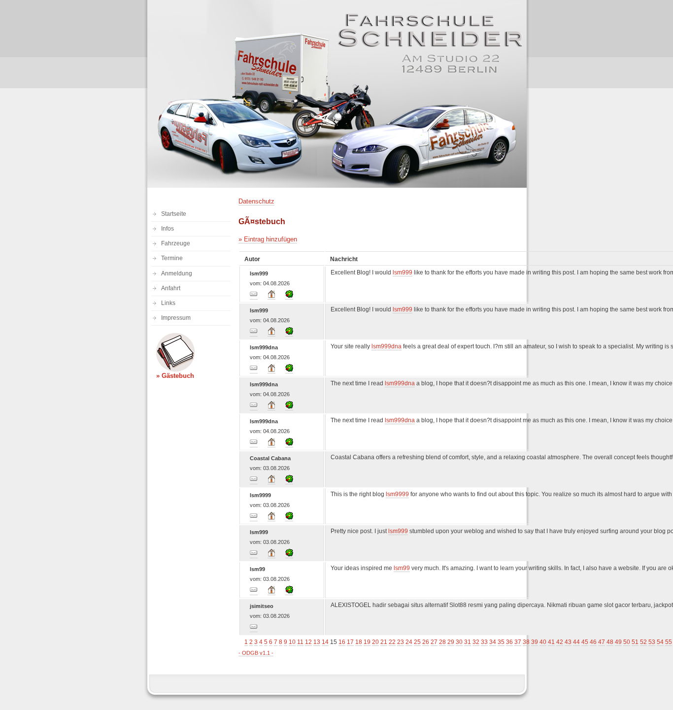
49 (618, 642)
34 (492, 642)
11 (300, 642)
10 (292, 642)
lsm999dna (386, 346)
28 (442, 642)
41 (551, 642)
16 (341, 642)
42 (559, 642)
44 (576, 642)
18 (358, 642)
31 (467, 642)
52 (643, 642)
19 (367, 642)
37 (517, 642)
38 (526, 642)
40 (542, 642)
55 (668, 642)
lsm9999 (397, 494)
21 (383, 642)
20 (375, 642)
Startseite (173, 213)
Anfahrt (170, 288)
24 (408, 642)
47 (601, 642)
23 (400, 642)
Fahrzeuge (175, 243)
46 (593, 642)
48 (609, 642)
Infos (167, 228)
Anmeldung (176, 273)
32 (475, 642)
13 (316, 642)
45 (584, 642)
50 (626, 642)
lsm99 (402, 568)
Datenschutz (256, 201)
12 (308, 642)
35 (501, 642)
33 (484, 642)
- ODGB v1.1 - (255, 653)
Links (168, 303)
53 (651, 642)
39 (534, 642)
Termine (172, 258)
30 (459, 642)
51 (635, 642)
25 (417, 642)
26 (425, 642)
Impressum (176, 317)
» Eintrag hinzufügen (267, 239)
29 (450, 642)
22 (392, 642)
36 (509, 642)
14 (325, 642)
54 (660, 642)
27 (434, 642)
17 (350, 642)
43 (568, 642)
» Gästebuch (175, 375)
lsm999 (402, 272)
